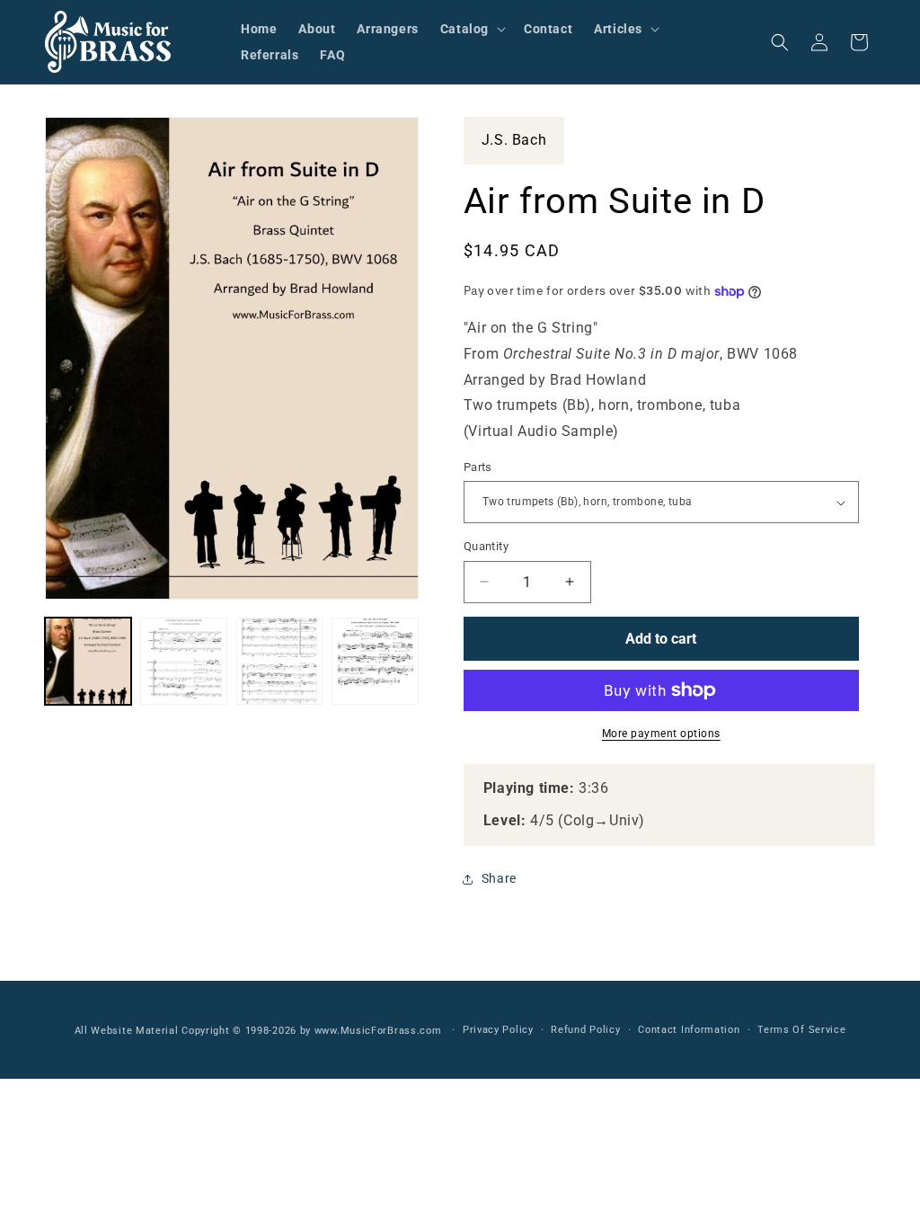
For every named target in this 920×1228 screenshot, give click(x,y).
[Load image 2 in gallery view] (183, 661)
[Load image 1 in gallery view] (88, 661)
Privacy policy (498, 1030)
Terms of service (801, 1030)
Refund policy (585, 1030)
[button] (471, 28)
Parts (478, 467)
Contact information (688, 1030)
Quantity (486, 546)
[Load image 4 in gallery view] (375, 661)
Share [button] (499, 878)
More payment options (661, 733)
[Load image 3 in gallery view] (279, 661)
